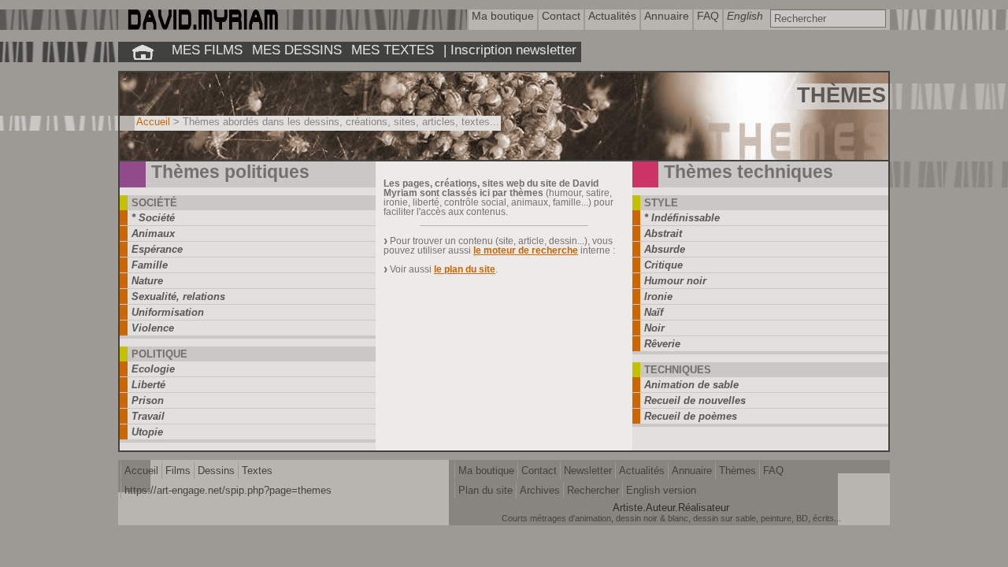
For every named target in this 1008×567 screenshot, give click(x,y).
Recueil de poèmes (690, 416)
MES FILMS (207, 49)
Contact (539, 470)
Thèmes (737, 470)
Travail (148, 416)
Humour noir (675, 281)
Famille (150, 265)
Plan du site (485, 490)
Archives (540, 490)
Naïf (653, 312)
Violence (153, 328)
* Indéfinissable (682, 218)
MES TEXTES (392, 49)
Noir (654, 328)
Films (178, 470)
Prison (148, 400)
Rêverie (662, 344)
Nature (147, 281)
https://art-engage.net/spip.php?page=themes (228, 490)
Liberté (148, 385)
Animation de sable (691, 385)
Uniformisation (168, 312)
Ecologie (153, 369)
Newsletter (588, 470)
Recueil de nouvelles (695, 400)
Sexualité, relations (178, 296)
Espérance (157, 249)
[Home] (202, 26)
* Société (153, 218)
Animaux (153, 233)
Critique (663, 265)
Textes (257, 470)
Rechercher (593, 490)
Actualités (642, 470)
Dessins (216, 470)
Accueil (153, 122)
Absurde (664, 249)
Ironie (658, 296)
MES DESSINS (297, 49)
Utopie (147, 432)
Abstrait (663, 233)
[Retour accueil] (142, 52)
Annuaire (692, 470)
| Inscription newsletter (509, 49)
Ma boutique (486, 470)
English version (661, 490)
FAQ (773, 470)
